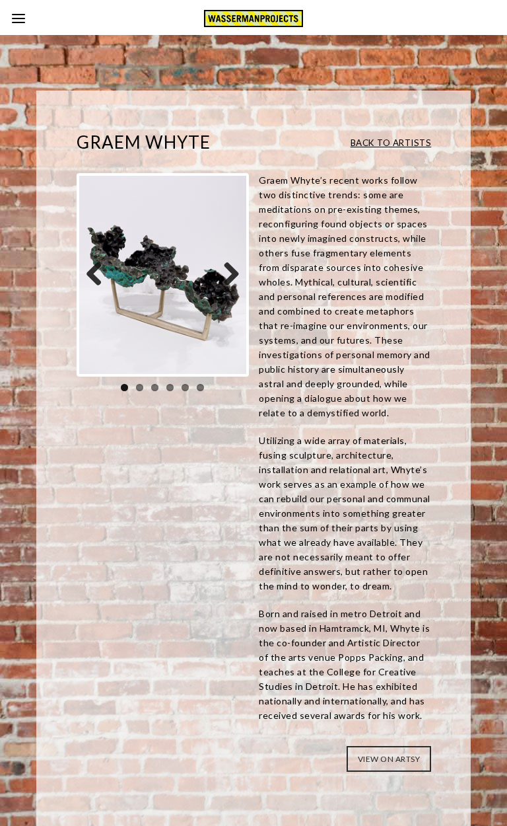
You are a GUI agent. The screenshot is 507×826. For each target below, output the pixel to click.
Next (226, 275)
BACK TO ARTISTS (391, 142)
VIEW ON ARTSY (389, 759)
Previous (99, 275)
